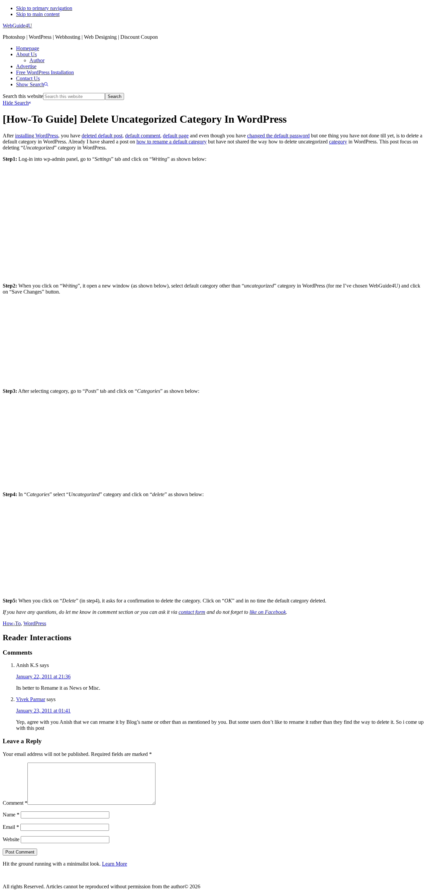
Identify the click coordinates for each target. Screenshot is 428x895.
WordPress (34, 623)
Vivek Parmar (30, 699)
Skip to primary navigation (44, 8)
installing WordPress (36, 135)
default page (176, 135)
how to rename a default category (171, 141)
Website (11, 839)
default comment (142, 135)
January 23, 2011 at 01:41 (43, 710)
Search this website (23, 96)
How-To (12, 623)
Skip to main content (38, 14)
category (338, 141)
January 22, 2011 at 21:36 (43, 676)
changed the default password (278, 135)
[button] (32, 84)
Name (11, 814)
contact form (192, 612)
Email (11, 827)
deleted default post (102, 135)
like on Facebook (267, 612)
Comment (15, 803)
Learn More (114, 864)
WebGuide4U (17, 25)
